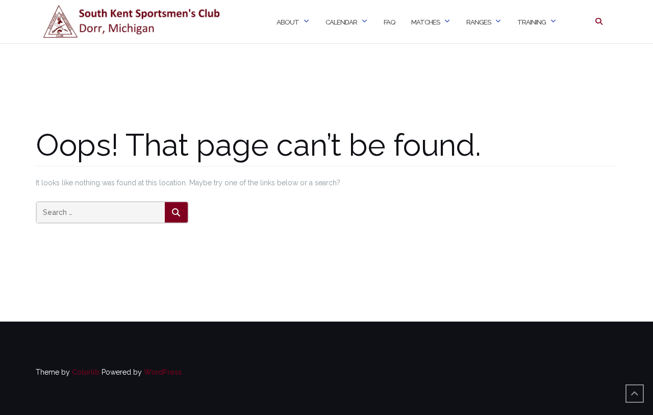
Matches (425, 22)
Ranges (478, 22)
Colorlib (85, 372)
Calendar (341, 22)
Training (531, 22)
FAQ (389, 22)
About (288, 22)
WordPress (163, 372)
